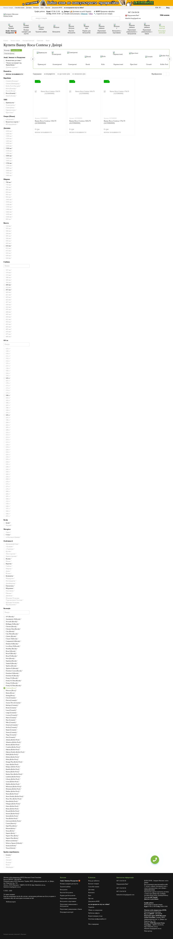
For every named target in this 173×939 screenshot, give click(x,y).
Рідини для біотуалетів (86, 32)
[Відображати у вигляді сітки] (164, 74)
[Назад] (33, 59)
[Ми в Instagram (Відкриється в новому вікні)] (152, 7)
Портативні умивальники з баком (146, 32)
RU (160, 7)
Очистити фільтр (9, 53)
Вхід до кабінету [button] (94, 881)
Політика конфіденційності (97, 919)
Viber (91, 14)
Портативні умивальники (101, 32)
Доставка (29, 7)
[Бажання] (151, 15)
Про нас (47, 7)
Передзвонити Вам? (122, 884)
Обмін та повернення (95, 910)
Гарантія (91, 907)
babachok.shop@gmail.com (133, 18)
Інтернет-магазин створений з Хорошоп (15, 934)
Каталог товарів (8, 7)
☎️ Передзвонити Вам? (132, 15)
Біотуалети (56, 32)
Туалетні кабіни (41, 32)
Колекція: (7, 50)
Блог (42, 7)
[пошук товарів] (34, 18)
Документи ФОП (57, 7)
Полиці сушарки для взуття (26, 32)
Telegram (84, 14)
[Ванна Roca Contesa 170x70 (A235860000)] (118, 97)
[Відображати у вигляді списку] (167, 74)
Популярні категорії (162, 32)
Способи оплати (19, 7)
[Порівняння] (146, 15)
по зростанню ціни (63, 74)
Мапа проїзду (148, 931)
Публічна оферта (94, 913)
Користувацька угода (95, 916)
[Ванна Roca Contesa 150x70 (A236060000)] (49, 97)
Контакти (36, 7)
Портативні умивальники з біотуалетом (131, 32)
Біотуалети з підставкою (116, 32)
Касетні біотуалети (71, 32)
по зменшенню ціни (78, 74)
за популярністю (49, 74)
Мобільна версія (11, 902)
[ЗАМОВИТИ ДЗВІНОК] (155, 860)
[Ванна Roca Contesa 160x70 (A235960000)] (84, 97)
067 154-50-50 (133, 12)
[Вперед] (169, 59)
